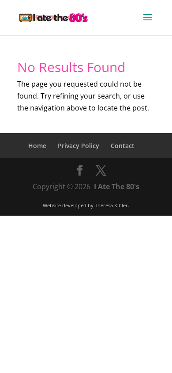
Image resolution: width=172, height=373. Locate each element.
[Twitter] (101, 171)
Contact (123, 145)
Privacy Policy (78, 145)
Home (37, 145)
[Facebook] (80, 171)
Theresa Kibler (111, 205)
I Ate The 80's (116, 186)
